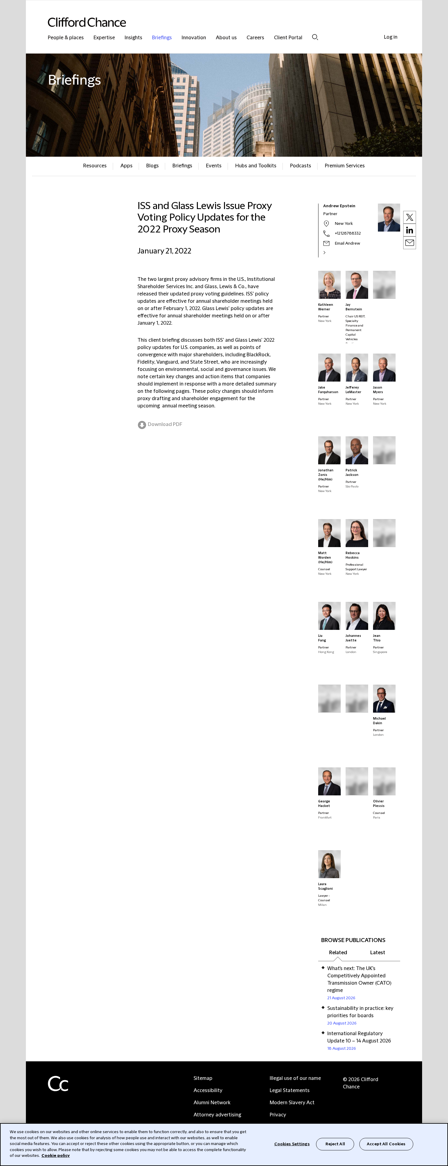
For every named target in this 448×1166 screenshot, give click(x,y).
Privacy (278, 1115)
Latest (377, 952)
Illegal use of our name (295, 1078)
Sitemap (203, 1078)
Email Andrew (347, 243)
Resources (95, 166)
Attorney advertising (217, 1115)
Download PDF (165, 424)
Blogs (152, 166)
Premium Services (345, 166)
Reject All (335, 1143)
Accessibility (208, 1090)
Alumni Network (212, 1102)
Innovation (194, 37)
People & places (66, 37)
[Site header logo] (212, 22)
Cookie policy (55, 1155)
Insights (133, 37)
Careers (255, 37)
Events (214, 166)
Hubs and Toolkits (255, 166)
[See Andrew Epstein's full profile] (331, 252)
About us (226, 37)
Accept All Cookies (386, 1143)
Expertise (104, 37)
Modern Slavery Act (292, 1102)
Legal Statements (290, 1090)
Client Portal (288, 37)
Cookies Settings (292, 1143)
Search (315, 37)
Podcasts (300, 166)
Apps (126, 166)
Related (338, 952)
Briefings (162, 37)
